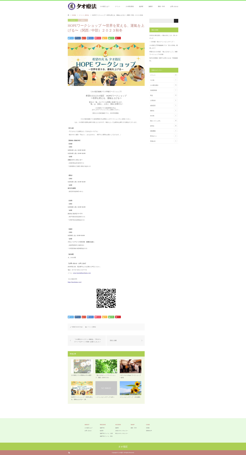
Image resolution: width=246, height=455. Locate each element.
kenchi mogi (79, 327)
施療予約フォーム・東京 (106, 436)
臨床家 (141, 6)
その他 (163, 80)
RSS (69, 452)
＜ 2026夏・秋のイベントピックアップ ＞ (162, 41)
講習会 (83, 20)
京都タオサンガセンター (121, 430)
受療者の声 (149, 430)
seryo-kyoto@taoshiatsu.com (82, 273)
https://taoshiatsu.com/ (74, 282)
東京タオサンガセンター (121, 433)
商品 (163, 95)
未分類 (163, 115)
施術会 (163, 110)
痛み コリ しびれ (163, 121)
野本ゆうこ (163, 136)
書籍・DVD (161, 6)
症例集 (148, 428)
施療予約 (102, 428)
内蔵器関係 (163, 90)
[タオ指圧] (82, 6)
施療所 (151, 6)
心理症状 (163, 100)
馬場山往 (163, 141)
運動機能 (163, 131)
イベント (117, 6)
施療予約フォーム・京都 (106, 433)
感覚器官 (163, 105)
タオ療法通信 (130, 6)
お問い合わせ (174, 6)
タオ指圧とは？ (105, 6)
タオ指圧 (123, 446)
